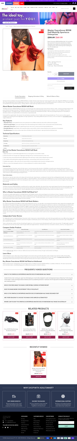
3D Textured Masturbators (8, 239)
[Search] (67, 8)
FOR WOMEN (9, 3)
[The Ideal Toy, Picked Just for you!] (38, 18)
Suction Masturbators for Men (9, 243)
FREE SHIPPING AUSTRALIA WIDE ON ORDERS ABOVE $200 (41, 0)
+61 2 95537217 (10, 420)
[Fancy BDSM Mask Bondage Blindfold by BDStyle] (11, 319)
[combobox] (66, 8)
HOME (2, 3)
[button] (3, 322)
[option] (23, 50)
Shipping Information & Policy (36, 96)
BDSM (22, 3)
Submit (66, 426)
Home (7, 26)
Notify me (38, 376)
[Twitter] (10, 427)
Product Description (20, 96)
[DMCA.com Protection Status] (41, 438)
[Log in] (70, 3)
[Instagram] (5, 427)
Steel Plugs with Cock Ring (8, 247)
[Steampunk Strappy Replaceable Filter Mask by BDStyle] (66, 319)
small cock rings (9, 250)
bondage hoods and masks (63, 257)
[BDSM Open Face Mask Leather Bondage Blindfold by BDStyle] (47, 319)
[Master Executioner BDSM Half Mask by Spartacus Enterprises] (38, 359)
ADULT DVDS (64, 3)
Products (10, 26)
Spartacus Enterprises (56, 61)
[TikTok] (8, 427)
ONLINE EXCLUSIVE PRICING (20, 0)
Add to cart (11, 337)
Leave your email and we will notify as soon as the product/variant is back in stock (60, 85)
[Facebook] (3, 427)
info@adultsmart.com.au (11, 422)
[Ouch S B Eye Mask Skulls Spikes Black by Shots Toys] (29, 319)
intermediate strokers (67, 116)
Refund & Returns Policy (53, 96)
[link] (56, 74)
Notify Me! (69, 88)
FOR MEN (16, 3)
